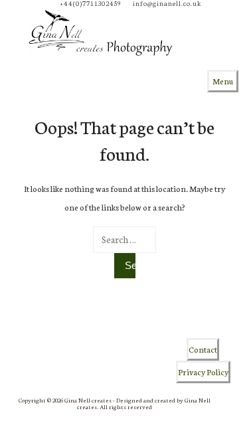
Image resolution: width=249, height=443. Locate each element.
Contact (203, 349)
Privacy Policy (203, 371)
